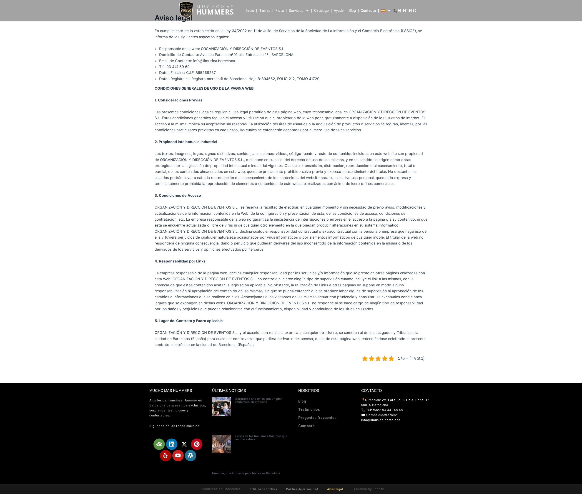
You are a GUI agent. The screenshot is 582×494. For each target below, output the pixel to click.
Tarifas (264, 10)
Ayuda (339, 10)
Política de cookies (263, 489)
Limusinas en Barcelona (220, 489)
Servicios (296, 10)
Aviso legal (335, 489)
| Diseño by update (369, 489)
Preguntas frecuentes (317, 418)
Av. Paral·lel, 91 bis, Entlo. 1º (405, 400)
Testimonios (309, 409)
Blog (352, 10)
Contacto (368, 10)
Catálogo (321, 10)
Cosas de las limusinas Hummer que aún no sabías (261, 437)
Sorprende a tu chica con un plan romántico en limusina (258, 400)
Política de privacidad (302, 489)
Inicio (250, 10)
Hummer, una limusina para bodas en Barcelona (246, 473)
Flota (279, 10)
